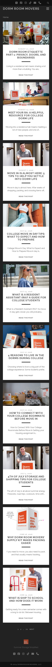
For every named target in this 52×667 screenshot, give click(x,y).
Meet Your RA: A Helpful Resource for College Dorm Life (26, 115)
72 (27, 629)
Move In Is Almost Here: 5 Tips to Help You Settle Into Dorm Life (26, 176)
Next (32, 629)
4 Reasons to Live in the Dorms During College (26, 357)
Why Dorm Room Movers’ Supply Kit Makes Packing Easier (26, 540)
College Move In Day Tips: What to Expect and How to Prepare (26, 236)
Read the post (26, 75)
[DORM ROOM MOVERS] (26, 643)
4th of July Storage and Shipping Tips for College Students (26, 479)
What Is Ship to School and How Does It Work (26, 599)
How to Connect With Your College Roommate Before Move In (26, 415)
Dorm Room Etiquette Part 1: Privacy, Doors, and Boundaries (26, 54)
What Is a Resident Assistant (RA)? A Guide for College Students (26, 297)
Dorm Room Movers (21, 8)
